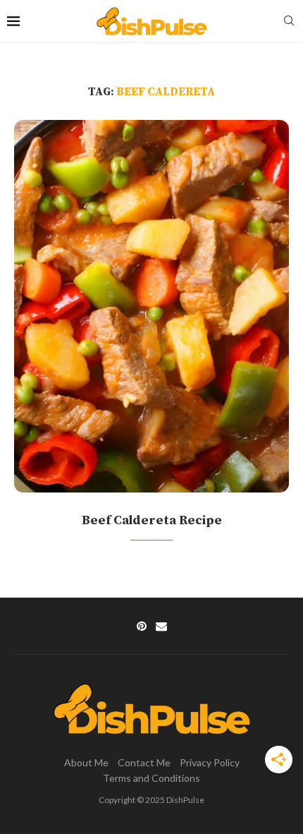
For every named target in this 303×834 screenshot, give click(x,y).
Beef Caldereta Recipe (152, 520)
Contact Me (144, 762)
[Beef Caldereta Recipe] (151, 306)
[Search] (289, 22)
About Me (86, 762)
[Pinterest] (142, 626)
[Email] (161, 626)
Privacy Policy (210, 762)
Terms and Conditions (151, 778)
